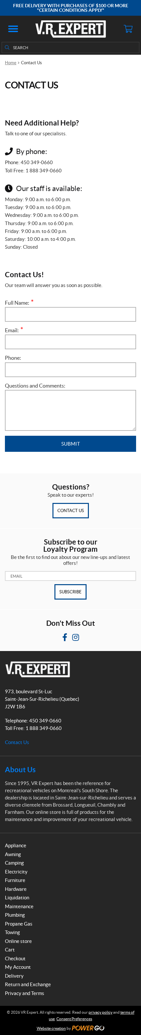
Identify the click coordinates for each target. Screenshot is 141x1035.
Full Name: (18, 303)
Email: (13, 330)
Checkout (15, 958)
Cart (10, 949)
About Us (20, 769)
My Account (18, 967)
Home (10, 62)
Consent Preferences (74, 1019)
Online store (18, 941)
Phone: (13, 358)
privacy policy (100, 1012)
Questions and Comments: (35, 386)
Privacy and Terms (24, 993)
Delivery (14, 976)
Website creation (51, 1028)
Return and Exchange (28, 984)
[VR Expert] (71, 29)
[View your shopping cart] (128, 29)
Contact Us (70, 510)
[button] (13, 29)
